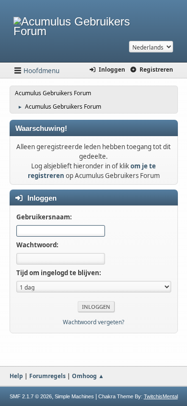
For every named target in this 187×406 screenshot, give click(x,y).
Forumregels (47, 376)
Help (16, 376)
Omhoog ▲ (88, 376)
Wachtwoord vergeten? (93, 322)
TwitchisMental (161, 396)
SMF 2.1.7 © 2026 (31, 396)
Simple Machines (74, 396)
